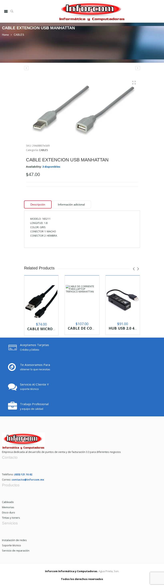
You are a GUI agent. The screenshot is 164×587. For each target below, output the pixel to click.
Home (5, 34)
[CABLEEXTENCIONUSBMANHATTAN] (82, 108)
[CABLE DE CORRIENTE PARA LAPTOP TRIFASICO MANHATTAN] (82, 301)
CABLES (19, 34)
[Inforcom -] (92, 11)
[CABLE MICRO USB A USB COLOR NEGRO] (41, 301)
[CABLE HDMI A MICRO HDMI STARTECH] (26, 68)
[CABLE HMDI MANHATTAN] (137, 68)
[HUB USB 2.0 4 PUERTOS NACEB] (123, 301)
